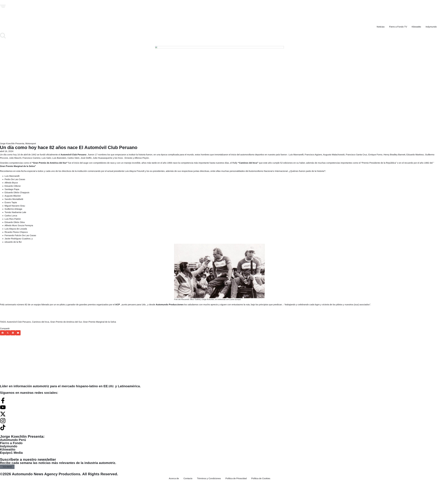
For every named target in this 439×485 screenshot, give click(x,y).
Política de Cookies (260, 478)
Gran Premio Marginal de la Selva (99, 322)
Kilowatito (416, 27)
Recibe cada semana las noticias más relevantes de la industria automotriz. (58, 463)
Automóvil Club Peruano (19, 322)
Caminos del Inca (40, 322)
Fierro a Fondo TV (398, 27)
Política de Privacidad (236, 478)
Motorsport (30, 143)
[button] (2, 332)
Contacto (187, 478)
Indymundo (431, 27)
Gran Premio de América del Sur (66, 322)
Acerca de (174, 478)
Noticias (381, 27)
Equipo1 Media (11, 452)
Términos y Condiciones (209, 478)
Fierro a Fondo (11, 443)
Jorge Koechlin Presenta (12, 143)
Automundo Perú (13, 440)
